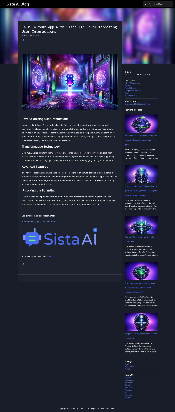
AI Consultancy (131, 96)
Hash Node (129, 367)
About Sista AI (130, 88)
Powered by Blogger (89, 403)
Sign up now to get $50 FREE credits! (39, 221)
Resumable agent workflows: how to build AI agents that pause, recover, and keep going (141, 140)
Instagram (129, 380)
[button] (23, 40)
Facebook (129, 382)
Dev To (128, 364)
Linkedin (128, 395)
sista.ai (51, 256)
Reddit (127, 392)
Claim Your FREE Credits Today (137, 104)
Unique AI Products (133, 90)
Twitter (128, 377)
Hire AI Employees (132, 83)
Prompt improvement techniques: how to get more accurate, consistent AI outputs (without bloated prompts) (141, 190)
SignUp (128, 85)
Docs (127, 93)
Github (127, 397)
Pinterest (128, 390)
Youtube (128, 387)
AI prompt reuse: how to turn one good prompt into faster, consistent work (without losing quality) (140, 287)
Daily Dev (128, 369)
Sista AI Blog (18, 4)
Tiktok (127, 385)
